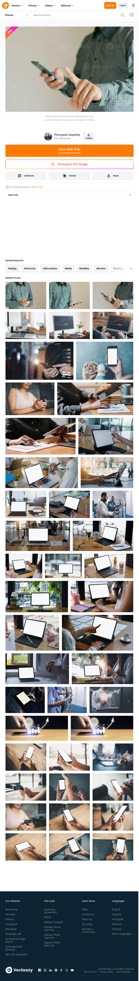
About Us (86, 917)
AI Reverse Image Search (15, 938)
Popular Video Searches (51, 942)
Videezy (9, 917)
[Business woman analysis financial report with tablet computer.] (95, 397)
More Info (13, 193)
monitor (101, 266)
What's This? (37, 187)
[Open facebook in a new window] (39, 971)
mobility (84, 266)
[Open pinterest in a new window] (56, 971)
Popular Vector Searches (51, 927)
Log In (123, 5)
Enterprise (11, 922)
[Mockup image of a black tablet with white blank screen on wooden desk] (97, 631)
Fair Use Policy (123, 972)
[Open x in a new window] (66, 971)
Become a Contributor (87, 929)
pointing (118, 266)
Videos (49, 5)
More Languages (119, 932)
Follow (89, 138)
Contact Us (87, 912)
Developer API (13, 932)
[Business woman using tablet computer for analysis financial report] (40, 434)
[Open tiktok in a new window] (61, 971)
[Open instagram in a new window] (45, 971)
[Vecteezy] (5, 5)
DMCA (46, 915)
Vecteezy (10, 912)
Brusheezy (11, 907)
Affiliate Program (53, 920)
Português (115, 917)
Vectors (16, 5)
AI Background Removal (13, 946)
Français (114, 927)
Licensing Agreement (49, 909)
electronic (30, 266)
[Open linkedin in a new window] (50, 971)
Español (114, 912)
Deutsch (114, 922)
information (50, 266)
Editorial (66, 5)
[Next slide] (125, 267)
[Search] (123, 15)
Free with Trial (69, 150)
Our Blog (86, 922)
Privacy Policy (107, 972)
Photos (32, 5)
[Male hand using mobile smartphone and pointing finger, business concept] (113, 293)
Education (11, 927)
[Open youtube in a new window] (72, 971)
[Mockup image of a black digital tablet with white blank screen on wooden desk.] (63, 564)
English (114, 907)
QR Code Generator (11, 954)
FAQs (83, 907)
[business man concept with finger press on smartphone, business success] (36, 726)
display (12, 266)
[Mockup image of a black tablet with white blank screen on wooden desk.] (103, 534)
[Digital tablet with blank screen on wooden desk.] (25, 502)
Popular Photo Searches (51, 934)
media (68, 266)
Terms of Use (90, 972)
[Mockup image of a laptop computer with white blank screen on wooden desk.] (37, 534)
